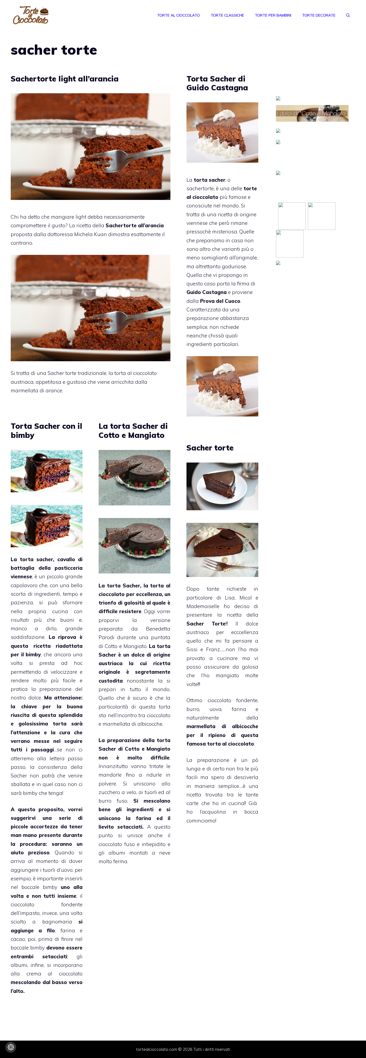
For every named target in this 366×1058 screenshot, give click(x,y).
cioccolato (71, 973)
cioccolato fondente (233, 700)
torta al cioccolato (230, 743)
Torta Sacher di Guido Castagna (217, 83)
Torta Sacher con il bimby (46, 430)
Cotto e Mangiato (125, 646)
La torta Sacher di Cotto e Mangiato (133, 430)
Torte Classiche (227, 15)
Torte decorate (318, 15)
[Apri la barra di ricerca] (348, 15)
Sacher (19, 775)
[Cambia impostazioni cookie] (10, 1047)
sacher (44, 559)
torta (59, 723)
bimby (33, 654)
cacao (18, 939)
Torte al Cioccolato (178, 15)
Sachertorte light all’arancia (65, 78)
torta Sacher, (124, 585)
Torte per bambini (273, 15)
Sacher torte (210, 447)
